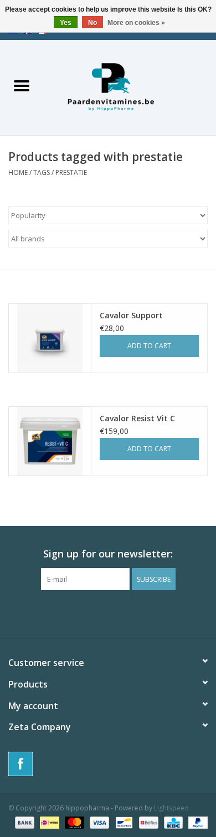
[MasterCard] (73, 821)
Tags (41, 172)
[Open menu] (21, 85)
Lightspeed (171, 808)
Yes (65, 23)
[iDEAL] (48, 821)
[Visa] (98, 821)
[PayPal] (196, 821)
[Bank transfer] (23, 821)
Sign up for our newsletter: (108, 554)
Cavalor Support (131, 315)
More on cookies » (136, 23)
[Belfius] (147, 821)
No (92, 23)
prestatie (71, 172)
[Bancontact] (123, 821)
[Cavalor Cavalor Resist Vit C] (50, 441)
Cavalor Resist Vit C (137, 418)
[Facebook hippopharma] (108, 613)
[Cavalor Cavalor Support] (50, 338)
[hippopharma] (129, 86)
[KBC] (172, 821)
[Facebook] (108, 764)
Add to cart (149, 345)
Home (18, 172)
